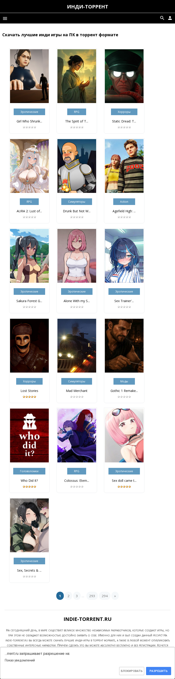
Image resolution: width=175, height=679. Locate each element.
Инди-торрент (87, 6)
